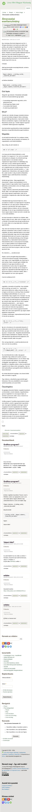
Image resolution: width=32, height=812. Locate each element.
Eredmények (6, 740)
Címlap (4, 12)
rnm (19, 430)
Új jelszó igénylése (7, 692)
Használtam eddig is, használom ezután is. (17, 727)
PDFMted (13, 561)
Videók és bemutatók (9, 668)
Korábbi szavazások (8, 738)
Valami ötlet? (9, 542)
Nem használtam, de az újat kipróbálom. (17, 729)
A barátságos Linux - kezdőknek (12, 655)
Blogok (11, 12)
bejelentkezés (5, 436)
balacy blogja (19, 12)
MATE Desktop (6, 787)
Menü (28, 8)
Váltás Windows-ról (9, 657)
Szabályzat (11, 754)
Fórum (5, 706)
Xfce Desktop (5, 789)
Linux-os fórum (10, 713)
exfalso (6, 575)
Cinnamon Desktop (7, 785)
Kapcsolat (17, 754)
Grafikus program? (11, 444)
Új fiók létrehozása (7, 690)
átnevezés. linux (9, 430)
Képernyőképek (8, 659)
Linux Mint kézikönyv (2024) (11, 663)
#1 (4, 495)
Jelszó (4, 684)
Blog (7, 712)
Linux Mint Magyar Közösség (19, 2)
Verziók (6, 666)
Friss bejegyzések (9, 708)
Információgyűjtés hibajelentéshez (13, 670)
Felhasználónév (6, 677)
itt (7, 559)
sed (17, 430)
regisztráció (21, 433)
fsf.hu (4, 756)
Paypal (12, 35)
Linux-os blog (9, 717)
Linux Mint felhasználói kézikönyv (13, 665)
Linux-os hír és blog (11, 715)
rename (15, 430)
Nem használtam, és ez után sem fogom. (17, 732)
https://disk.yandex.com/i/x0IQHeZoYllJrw (15, 591)
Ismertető (6, 661)
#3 (4, 618)
